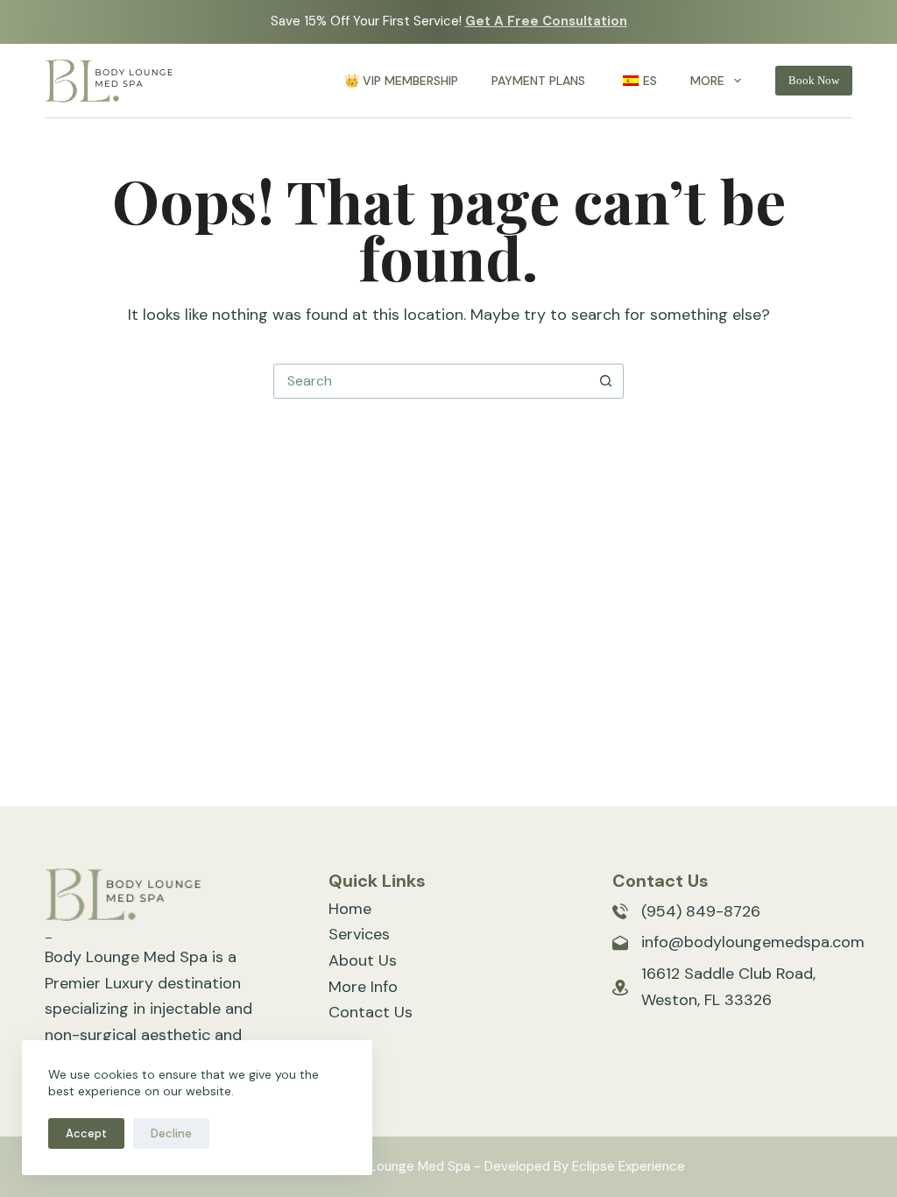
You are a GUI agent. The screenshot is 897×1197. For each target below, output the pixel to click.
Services (359, 934)
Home (349, 908)
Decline (171, 1133)
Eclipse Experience (628, 1166)
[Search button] (606, 381)
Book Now (813, 80)
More (707, 81)
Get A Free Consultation (546, 21)
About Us (362, 960)
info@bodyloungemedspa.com (753, 942)
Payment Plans (538, 81)
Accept (86, 1133)
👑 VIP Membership (401, 81)
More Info (363, 986)
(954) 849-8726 (700, 911)
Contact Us (370, 1012)
